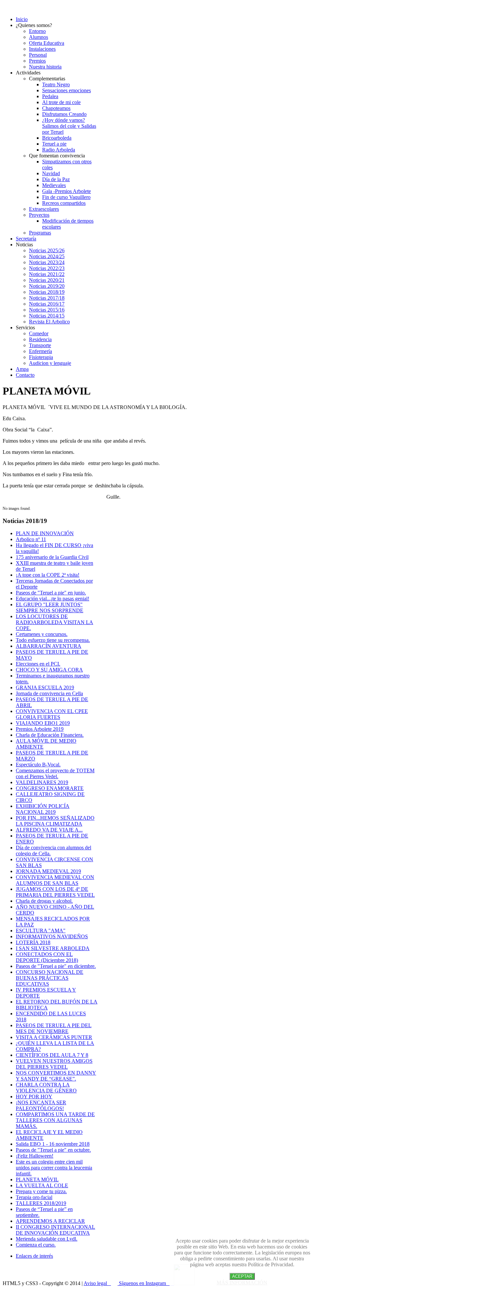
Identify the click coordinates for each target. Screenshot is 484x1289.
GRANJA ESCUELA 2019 (45, 687)
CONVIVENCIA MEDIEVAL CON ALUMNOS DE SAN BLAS (55, 880)
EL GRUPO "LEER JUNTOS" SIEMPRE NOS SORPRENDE (49, 607)
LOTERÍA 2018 (33, 942)
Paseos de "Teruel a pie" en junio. (51, 592)
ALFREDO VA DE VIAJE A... (49, 830)
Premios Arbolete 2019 (40, 729)
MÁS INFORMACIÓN (242, 1282)
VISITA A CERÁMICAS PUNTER (54, 1037)
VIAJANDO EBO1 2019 (43, 723)
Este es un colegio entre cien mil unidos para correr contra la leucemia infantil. (54, 1167)
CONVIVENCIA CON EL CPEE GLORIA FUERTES (52, 714)
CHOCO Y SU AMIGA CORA (49, 669)
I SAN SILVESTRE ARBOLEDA (53, 948)
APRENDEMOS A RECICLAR (50, 1221)
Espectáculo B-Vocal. (38, 764)
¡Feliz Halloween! (34, 1156)
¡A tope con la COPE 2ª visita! (47, 575)
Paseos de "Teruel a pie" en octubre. (53, 1150)
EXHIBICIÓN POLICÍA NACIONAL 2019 (42, 809)
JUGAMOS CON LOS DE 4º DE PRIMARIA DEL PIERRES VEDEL (55, 892)
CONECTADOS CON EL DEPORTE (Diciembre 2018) (47, 957)
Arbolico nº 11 (31, 539)
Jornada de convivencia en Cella (49, 693)
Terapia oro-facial (34, 1197)
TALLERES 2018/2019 (41, 1203)
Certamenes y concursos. (41, 634)
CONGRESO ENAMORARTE (50, 788)
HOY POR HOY (34, 1096)
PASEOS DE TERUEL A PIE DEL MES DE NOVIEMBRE (54, 1028)
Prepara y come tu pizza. (41, 1191)
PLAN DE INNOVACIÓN (45, 533)
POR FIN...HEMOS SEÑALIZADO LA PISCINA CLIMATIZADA (55, 821)
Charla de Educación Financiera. (50, 735)
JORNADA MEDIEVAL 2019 (48, 871)
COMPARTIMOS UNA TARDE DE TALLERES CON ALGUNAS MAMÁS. (55, 1120)
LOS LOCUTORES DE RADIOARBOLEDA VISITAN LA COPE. (54, 622)
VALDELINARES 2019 (42, 782)
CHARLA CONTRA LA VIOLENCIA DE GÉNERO (46, 1087)
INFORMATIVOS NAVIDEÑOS (52, 936)
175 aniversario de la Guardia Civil (52, 557)
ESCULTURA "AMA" (41, 930)
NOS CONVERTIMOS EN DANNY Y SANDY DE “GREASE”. (56, 1076)
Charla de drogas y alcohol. (44, 901)
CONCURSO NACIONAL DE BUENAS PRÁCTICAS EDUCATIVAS (49, 978)
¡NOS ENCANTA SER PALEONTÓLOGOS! (41, 1105)
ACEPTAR (242, 1276)
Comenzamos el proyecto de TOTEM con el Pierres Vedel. (55, 773)
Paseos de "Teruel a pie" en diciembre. (56, 966)
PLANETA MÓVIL (37, 1179)
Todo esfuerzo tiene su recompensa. (53, 640)
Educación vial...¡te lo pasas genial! (52, 598)
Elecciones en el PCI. (38, 664)
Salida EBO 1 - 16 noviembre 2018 (53, 1144)
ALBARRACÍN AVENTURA (48, 646)
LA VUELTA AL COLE (42, 1185)
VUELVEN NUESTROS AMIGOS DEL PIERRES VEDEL (54, 1064)
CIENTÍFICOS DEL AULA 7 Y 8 (52, 1055)
